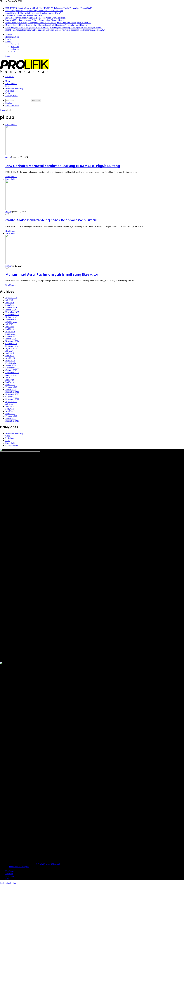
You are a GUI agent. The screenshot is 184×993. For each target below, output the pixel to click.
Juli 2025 (9, 324)
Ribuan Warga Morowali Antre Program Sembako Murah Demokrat (34, 10)
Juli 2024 (9, 351)
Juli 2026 (9, 300)
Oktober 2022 (11, 397)
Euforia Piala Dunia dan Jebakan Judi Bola (23, 15)
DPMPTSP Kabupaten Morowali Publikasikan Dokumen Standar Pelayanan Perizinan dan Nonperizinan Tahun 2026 (55, 30)
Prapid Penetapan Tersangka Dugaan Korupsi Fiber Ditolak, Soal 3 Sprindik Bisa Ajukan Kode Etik (48, 22)
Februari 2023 (11, 387)
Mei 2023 (9, 382)
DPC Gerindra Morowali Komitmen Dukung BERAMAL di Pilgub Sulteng (62, 166)
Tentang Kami (11, 95)
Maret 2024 (10, 360)
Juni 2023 (9, 380)
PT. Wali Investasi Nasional (48, 864)
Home (8, 81)
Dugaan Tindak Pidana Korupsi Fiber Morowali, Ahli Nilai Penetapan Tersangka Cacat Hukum (46, 25)
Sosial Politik (11, 83)
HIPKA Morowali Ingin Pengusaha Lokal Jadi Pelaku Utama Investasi (35, 18)
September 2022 (12, 399)
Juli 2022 (9, 404)
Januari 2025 (10, 339)
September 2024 (12, 346)
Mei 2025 (9, 329)
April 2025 (10, 331)
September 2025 (12, 319)
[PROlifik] (24, 72)
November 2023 (12, 368)
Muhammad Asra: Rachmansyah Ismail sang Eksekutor (51, 274)
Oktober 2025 (11, 317)
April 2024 (10, 358)
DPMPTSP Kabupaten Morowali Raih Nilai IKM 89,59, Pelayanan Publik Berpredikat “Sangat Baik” (48, 8)
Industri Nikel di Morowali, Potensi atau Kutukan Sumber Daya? (33, 13)
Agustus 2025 (11, 322)
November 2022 (12, 394)
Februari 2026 (11, 307)
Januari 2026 (10, 310)
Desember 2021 (12, 421)
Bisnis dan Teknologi (14, 88)
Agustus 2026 (11, 298)
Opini (7, 93)
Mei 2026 (9, 305)
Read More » (11, 176)
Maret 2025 (10, 334)
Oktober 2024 (11, 343)
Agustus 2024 (11, 348)
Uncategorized (11, 445)
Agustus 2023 (11, 375)
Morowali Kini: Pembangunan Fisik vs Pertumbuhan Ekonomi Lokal (34, 20)
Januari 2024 (10, 365)
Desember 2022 (12, 392)
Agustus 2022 (11, 401)
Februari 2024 (11, 363)
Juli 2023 (9, 377)
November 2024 (12, 341)
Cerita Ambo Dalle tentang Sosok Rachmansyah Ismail (51, 220)
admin (8, 157)
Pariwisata (9, 91)
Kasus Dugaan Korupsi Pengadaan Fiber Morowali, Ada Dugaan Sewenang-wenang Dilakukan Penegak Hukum (53, 27)
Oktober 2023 (11, 370)
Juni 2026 (9, 302)
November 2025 (12, 314)
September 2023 (12, 372)
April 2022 (10, 411)
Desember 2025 (12, 312)
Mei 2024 (9, 355)
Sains (7, 86)
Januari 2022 (10, 418)
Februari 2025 (11, 336)
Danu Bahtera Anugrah (19, 866)
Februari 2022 (11, 416)
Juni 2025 (9, 326)
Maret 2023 (10, 384)
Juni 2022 (9, 406)
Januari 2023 (10, 389)
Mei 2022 (9, 409)
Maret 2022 (10, 413)
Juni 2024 (9, 353)
